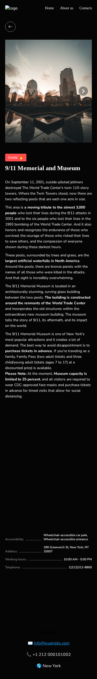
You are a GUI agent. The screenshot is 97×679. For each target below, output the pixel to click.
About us (66, 8)
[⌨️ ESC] (10, 27)
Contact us (49, 632)
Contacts (85, 8)
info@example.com (52, 643)
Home (49, 8)
